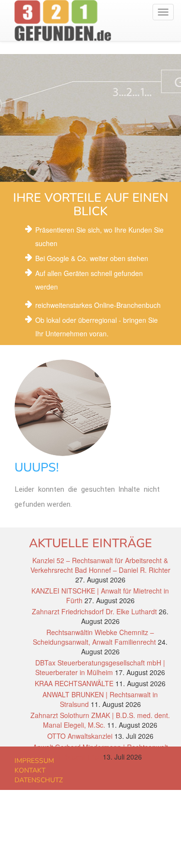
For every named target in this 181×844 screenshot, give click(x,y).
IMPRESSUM (34, 760)
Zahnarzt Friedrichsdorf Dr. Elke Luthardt (94, 611)
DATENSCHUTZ (38, 780)
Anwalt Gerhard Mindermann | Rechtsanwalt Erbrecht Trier (100, 751)
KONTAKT (29, 770)
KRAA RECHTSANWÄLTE (74, 683)
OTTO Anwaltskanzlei (79, 736)
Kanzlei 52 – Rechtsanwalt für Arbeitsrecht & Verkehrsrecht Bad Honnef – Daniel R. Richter (100, 565)
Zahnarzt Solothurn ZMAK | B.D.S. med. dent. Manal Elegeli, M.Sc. (100, 720)
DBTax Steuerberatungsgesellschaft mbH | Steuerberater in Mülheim (100, 667)
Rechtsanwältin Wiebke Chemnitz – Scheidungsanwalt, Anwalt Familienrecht (94, 637)
